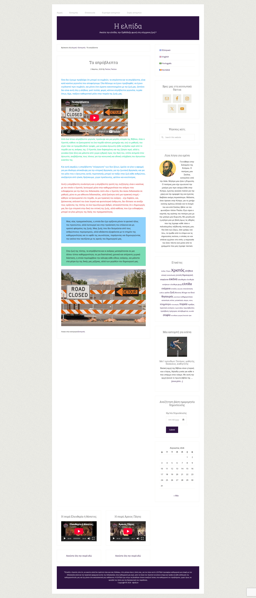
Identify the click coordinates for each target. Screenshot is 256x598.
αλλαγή (164, 275)
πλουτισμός (175, 304)
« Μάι (176, 495)
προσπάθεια (179, 308)
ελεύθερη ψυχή (176, 284)
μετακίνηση (179, 300)
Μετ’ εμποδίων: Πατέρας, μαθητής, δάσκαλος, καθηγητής (177, 362)
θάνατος (178, 293)
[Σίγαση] (89, 538)
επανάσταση (188, 289)
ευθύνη (161, 293)
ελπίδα (187, 284)
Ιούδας (163, 271)
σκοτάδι (191, 311)
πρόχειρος (173, 311)
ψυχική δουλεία (183, 315)
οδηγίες (186, 300)
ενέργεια (166, 288)
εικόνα (173, 279)
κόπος (172, 300)
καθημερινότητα (187, 297)
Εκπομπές (81, 332)
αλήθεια (189, 271)
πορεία (183, 304)
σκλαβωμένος (183, 311)
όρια (190, 315)
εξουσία (179, 289)
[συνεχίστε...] (177, 381)
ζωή (172, 292)
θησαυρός (167, 296)
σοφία (166, 315)
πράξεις (191, 304)
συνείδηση (174, 315)
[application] (79, 531)
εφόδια (167, 293)
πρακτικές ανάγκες (167, 308)
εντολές (174, 289)
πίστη (191, 300)
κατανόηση (165, 300)
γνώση (179, 275)
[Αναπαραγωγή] (64, 538)
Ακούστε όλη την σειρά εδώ (79, 556)
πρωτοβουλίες (189, 308)
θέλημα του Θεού (188, 293)
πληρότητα (165, 304)
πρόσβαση (165, 311)
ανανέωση (171, 275)
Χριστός (178, 270)
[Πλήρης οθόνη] (93, 538)
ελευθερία (182, 279)
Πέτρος (168, 271)
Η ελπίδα (128, 26)
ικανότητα (177, 297)
